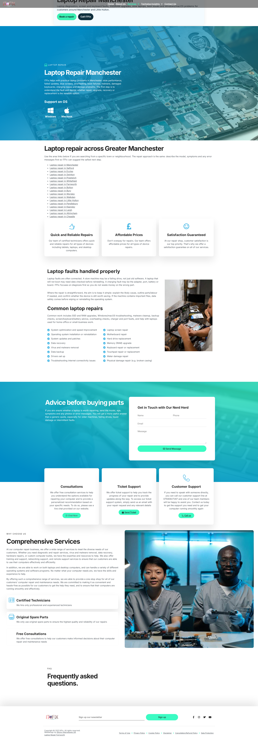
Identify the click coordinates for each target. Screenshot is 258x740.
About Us (121, 4)
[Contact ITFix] (193, 717)
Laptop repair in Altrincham (63, 213)
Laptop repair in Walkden (62, 197)
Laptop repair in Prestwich (63, 177)
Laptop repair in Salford (62, 168)
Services (132, 4)
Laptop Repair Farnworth (54, 735)
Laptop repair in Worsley (62, 194)
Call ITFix (85, 16)
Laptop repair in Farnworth (63, 184)
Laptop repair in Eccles (61, 171)
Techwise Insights (150, 4)
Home (111, 4)
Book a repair (66, 16)
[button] (71, 515)
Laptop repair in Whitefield (63, 181)
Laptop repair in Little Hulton (64, 200)
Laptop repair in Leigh (61, 210)
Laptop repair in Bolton (61, 187)
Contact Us (170, 4)
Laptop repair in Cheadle (62, 216)
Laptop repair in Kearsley (62, 206)
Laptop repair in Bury (60, 190)
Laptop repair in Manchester (64, 165)
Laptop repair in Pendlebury (64, 203)
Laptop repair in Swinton (62, 174)
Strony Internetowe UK (66, 732)
